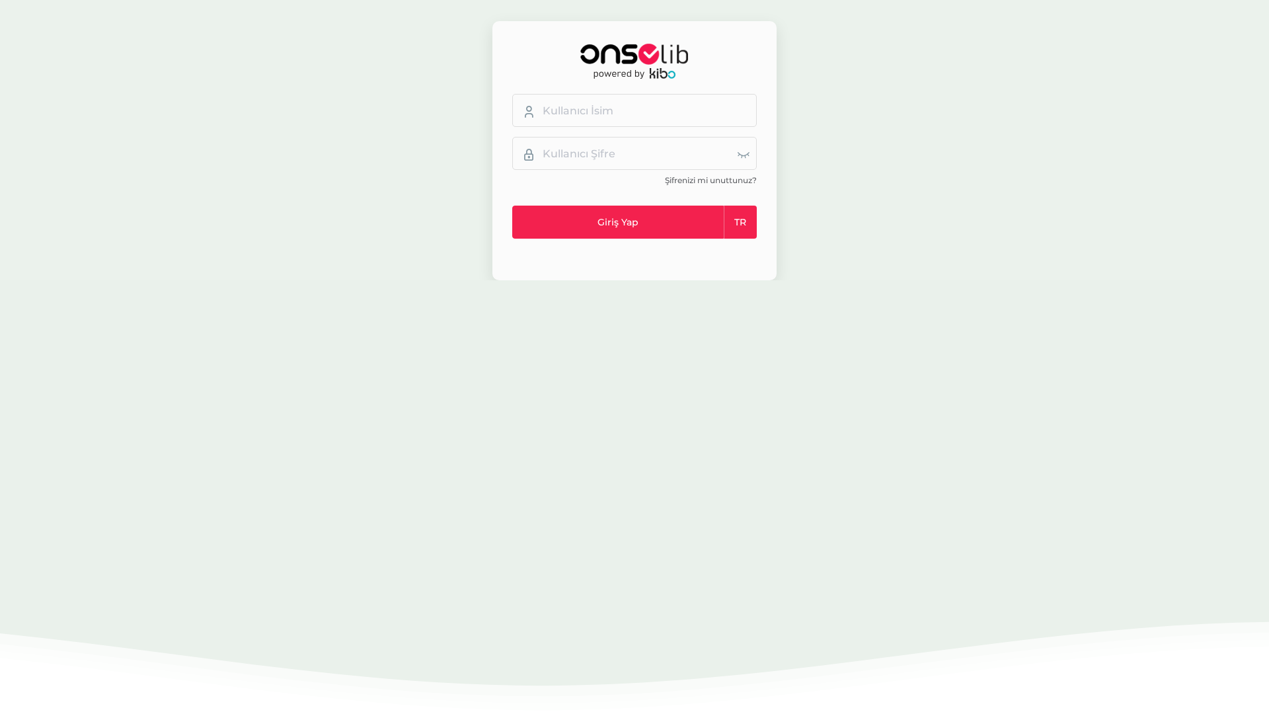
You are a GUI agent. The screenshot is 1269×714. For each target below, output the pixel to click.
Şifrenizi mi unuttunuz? (711, 180)
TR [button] (740, 222)
